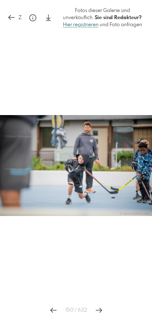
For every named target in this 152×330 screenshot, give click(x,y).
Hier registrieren (81, 24)
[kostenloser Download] (48, 18)
